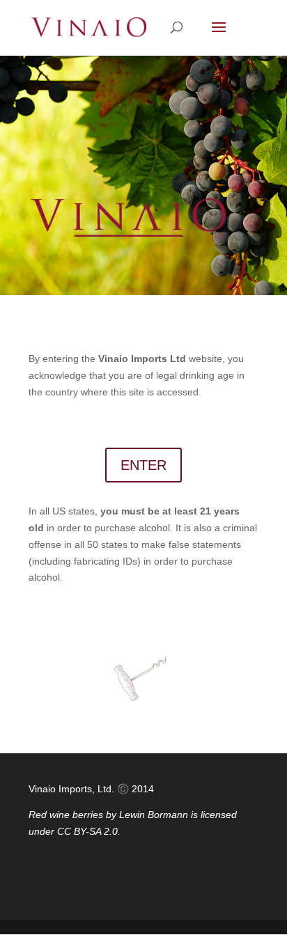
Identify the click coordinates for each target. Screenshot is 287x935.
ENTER (143, 465)
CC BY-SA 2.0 (87, 831)
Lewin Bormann (153, 814)
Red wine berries (66, 814)
